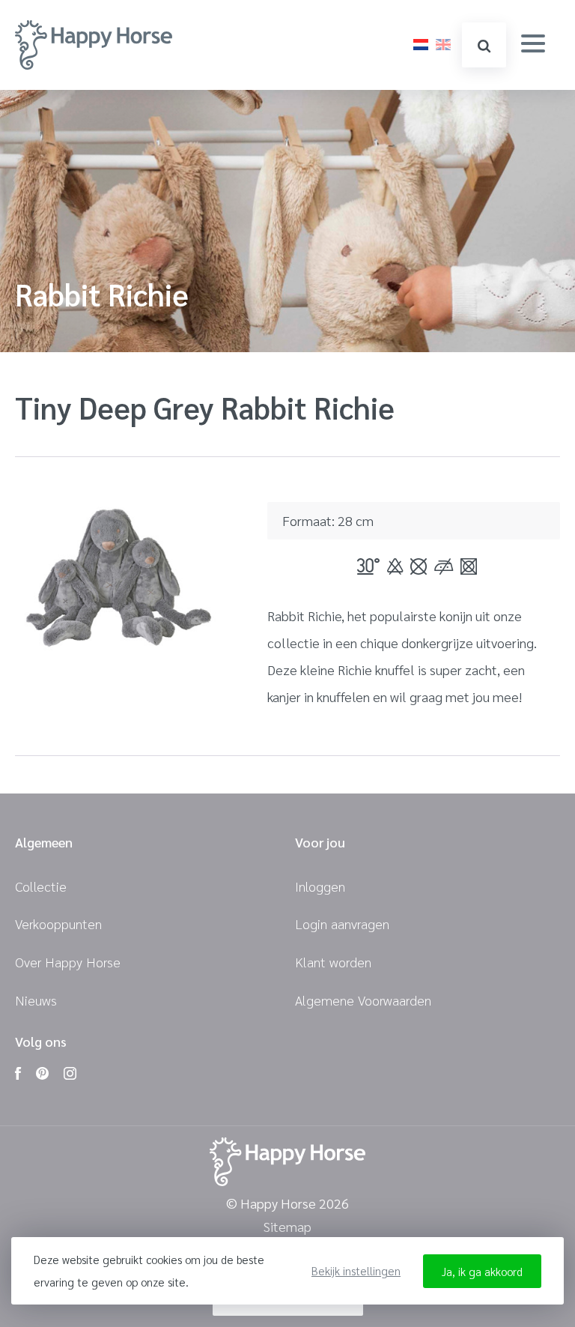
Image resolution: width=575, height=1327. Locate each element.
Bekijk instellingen (356, 1270)
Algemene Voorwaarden (363, 1000)
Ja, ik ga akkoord (482, 1271)
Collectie (41, 886)
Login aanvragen (342, 923)
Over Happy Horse (68, 961)
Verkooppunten (58, 923)
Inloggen (320, 886)
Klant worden (333, 961)
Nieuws (36, 1000)
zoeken (484, 44)
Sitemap (287, 1227)
